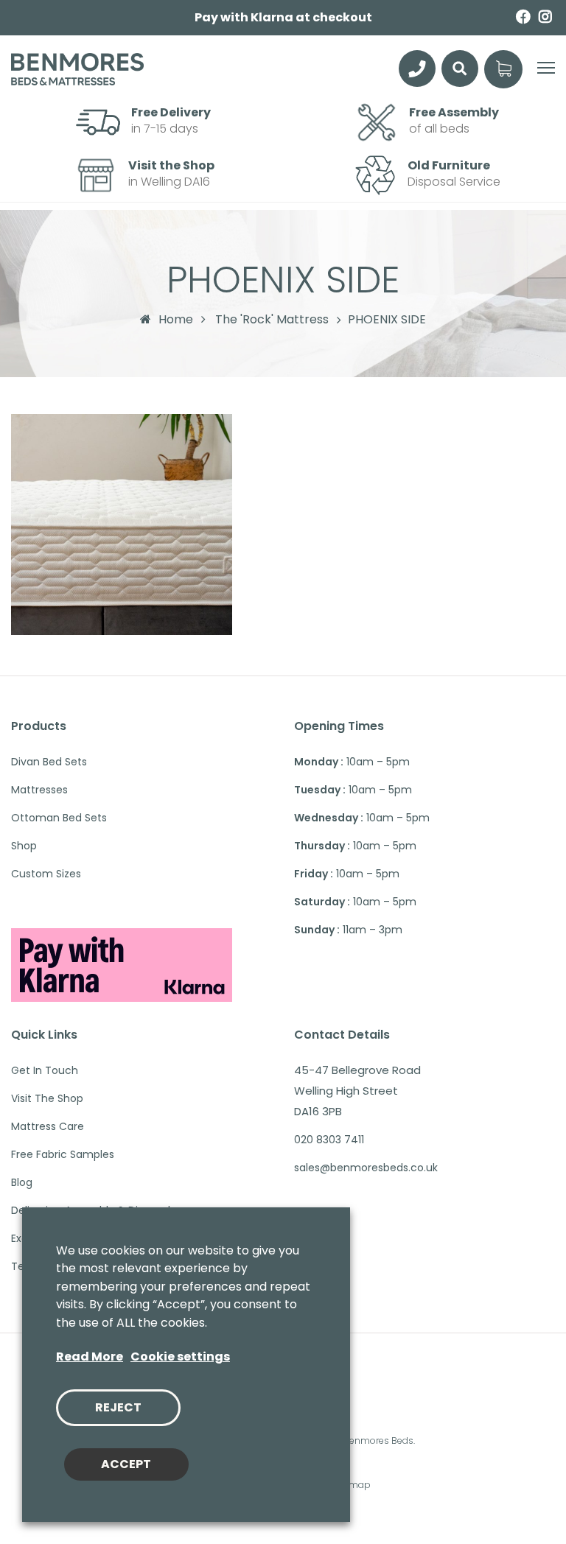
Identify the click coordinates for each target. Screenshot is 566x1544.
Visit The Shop (47, 1098)
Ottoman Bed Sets (59, 817)
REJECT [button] (118, 1407)
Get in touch (44, 1070)
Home (175, 319)
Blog (21, 1182)
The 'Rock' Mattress (272, 320)
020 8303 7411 (329, 1139)
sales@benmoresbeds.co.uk (366, 1167)
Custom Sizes (46, 873)
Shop (24, 845)
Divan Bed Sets (49, 761)
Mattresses (39, 789)
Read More (89, 1356)
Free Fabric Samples (62, 1154)
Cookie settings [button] (180, 1356)
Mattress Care (47, 1126)
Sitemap (351, 1484)
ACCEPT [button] (126, 1464)
